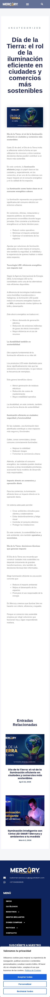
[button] (27, 4)
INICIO (9, 901)
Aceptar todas (25, 977)
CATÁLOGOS (12, 906)
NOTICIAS (10, 927)
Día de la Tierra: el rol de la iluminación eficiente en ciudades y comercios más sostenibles (25, 774)
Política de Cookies (33, 970)
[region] (25, 972)
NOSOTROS (11, 912)
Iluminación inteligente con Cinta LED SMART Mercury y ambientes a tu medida (25, 833)
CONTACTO (11, 933)
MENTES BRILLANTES (15, 917)
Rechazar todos (25, 991)
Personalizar (25, 984)
